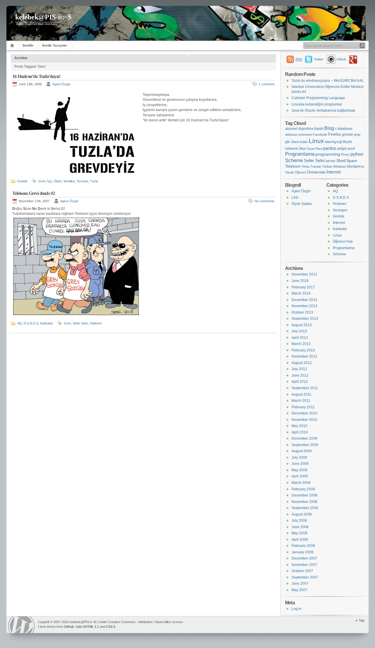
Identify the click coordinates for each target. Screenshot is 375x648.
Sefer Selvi (80, 323)
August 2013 (302, 325)
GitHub (69, 626)
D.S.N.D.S (31, 323)
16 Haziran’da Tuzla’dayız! (36, 76)
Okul (302, 149)
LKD (295, 197)
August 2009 (302, 451)
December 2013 (304, 300)
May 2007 (299, 590)
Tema (305, 166)
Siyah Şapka (302, 204)
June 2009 (300, 464)
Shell (340, 161)
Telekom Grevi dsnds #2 (33, 193)
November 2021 (304, 274)
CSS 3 (110, 626)
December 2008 (304, 495)
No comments (265, 201)
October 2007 (302, 571)
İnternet (333, 171)
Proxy (345, 154)
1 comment (267, 84)
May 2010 (299, 426)
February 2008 (303, 546)
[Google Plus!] (354, 59)
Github (341, 59)
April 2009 (300, 476)
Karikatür (46, 323)
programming (327, 154)
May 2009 (299, 470)
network (291, 149)
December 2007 (304, 558)
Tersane (82, 181)
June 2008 (300, 527)
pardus (329, 148)
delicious (291, 134)
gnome (347, 134)
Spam (351, 161)
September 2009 (305, 445)
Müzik (347, 142)
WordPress (21, 624)
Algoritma (305, 129)
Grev (41, 181)
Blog (329, 128)
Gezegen (340, 210)
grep (357, 134)
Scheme (294, 160)
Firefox (334, 134)
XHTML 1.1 (91, 626)
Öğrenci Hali (343, 241)
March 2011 (301, 401)
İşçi (49, 181)
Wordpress (355, 166)
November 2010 (304, 420)
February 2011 (303, 407)
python (356, 154)
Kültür (304, 142)
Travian (315, 166)
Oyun (311, 148)
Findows (339, 204)
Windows (339, 166)
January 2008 (302, 552)
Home (13, 45)
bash (318, 128)
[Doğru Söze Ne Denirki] (76, 315)
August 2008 (302, 514)
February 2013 (303, 350)
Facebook (320, 134)
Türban (327, 166)
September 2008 (305, 508)
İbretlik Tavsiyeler (54, 45)
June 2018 (300, 281)
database (345, 129)
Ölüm (58, 181)
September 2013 (305, 319)
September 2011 (305, 388)
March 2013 (301, 344)
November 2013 (304, 306)
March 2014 (301, 293)
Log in (296, 609)
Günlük (22, 181)
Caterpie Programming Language (318, 98)
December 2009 (304, 438)
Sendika (69, 181)
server (330, 161)
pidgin (342, 149)
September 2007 (305, 577)
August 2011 (301, 394)
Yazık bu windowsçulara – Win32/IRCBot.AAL (328, 81)
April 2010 (300, 432)
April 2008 (300, 540)
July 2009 (299, 457)
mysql (336, 142)
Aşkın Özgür (61, 84)
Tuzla (94, 181)
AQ (19, 323)
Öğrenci (300, 172)
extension (305, 134)
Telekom (96, 323)
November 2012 (304, 356)
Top (361, 620)
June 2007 (300, 583)
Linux (316, 140)
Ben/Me (28, 45)
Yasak (289, 172)
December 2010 (304, 413)
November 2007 (304, 565)
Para (319, 148)
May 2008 (299, 533)
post (351, 149)
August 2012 (302, 363)
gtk (287, 142)
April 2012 (300, 382)
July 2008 (299, 520)
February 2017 (303, 287)
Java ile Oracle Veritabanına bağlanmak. (324, 110)
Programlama (299, 154)
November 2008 (304, 502)
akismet (291, 129)
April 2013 (300, 338)
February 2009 (303, 489)
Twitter (318, 59)
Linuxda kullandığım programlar (317, 104)
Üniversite (316, 172)
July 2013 (299, 331)
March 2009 (301, 483)
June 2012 (300, 375)
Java (295, 142)
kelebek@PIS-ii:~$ (43, 17)
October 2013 (302, 312)
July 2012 (299, 369)
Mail (327, 142)
